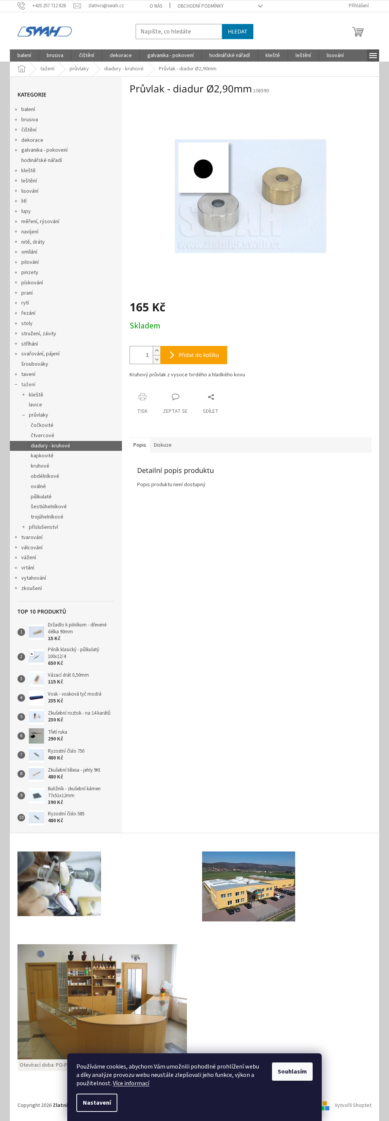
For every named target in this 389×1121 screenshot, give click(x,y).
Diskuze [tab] (163, 445)
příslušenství (43, 527)
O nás (156, 6)
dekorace (32, 140)
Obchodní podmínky (200, 6)
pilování (30, 262)
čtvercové (42, 435)
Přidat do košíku (199, 354)
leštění (29, 181)
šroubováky (34, 364)
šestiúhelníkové (49, 507)
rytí (25, 303)
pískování (32, 283)
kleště (28, 170)
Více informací (131, 1083)
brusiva (29, 120)
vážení (28, 557)
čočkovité (42, 425)
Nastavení (97, 1103)
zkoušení (31, 588)
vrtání (27, 568)
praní (27, 293)
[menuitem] (24, 55)
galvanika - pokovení (44, 150)
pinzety (29, 272)
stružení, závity (38, 334)
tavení (28, 374)
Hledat (237, 31)
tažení (28, 384)
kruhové (40, 466)
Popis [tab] (139, 445)
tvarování (32, 537)
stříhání (29, 344)
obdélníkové (45, 476)
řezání (28, 313)
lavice (35, 405)
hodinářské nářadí (41, 160)
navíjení (29, 232)
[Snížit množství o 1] (156, 359)
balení (28, 109)
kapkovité (42, 456)
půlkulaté (41, 497)
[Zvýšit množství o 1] (156, 350)
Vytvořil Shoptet (353, 1105)
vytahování (33, 578)
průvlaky (38, 415)
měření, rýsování (40, 221)
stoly (27, 323)
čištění (28, 130)
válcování (32, 548)
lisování (29, 191)
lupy (26, 211)
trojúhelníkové (47, 517)
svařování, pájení (40, 354)
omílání (29, 252)
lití (24, 201)
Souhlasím (292, 1071)
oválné (38, 486)
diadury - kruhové (50, 446)
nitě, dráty (33, 242)
